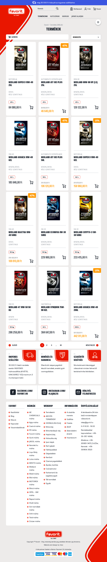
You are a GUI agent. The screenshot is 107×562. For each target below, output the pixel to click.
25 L (12, 102)
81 (61, 345)
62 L (12, 177)
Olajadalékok (51, 453)
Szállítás (70, 419)
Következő (90, 345)
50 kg (12, 252)
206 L (77, 327)
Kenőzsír (49, 457)
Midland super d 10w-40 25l (21, 83)
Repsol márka (34, 499)
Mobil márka (34, 474)
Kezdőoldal (15, 412)
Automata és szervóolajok (51, 79)
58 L (44, 177)
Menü (98, 23)
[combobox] (86, 37)
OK (57, 8)
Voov (61, 545)
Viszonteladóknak (18, 427)
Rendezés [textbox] (77, 37)
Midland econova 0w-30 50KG (53, 233)
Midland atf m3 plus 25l (51, 83)
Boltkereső (78, 9)
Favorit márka (34, 434)
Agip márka (33, 422)
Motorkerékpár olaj (53, 431)
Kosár (99, 9)
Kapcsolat (15, 424)
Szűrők (14, 37)
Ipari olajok (50, 442)
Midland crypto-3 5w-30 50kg (85, 233)
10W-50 (11, 304)
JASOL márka (34, 441)
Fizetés (69, 423)
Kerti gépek (50, 446)
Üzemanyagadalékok (54, 461)
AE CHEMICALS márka (34, 415)
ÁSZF (69, 427)
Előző (14, 345)
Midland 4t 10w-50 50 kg (20, 308)
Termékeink (43, 16)
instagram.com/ (57, 392)
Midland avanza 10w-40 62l (21, 158)
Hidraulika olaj (51, 438)
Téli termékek (51, 479)
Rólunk (13, 420)
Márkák (65, 16)
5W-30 (76, 229)
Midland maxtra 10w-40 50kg (20, 233)
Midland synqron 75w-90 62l (52, 308)
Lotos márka (34, 459)
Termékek (56, 25)
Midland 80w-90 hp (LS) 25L (86, 83)
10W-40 (11, 154)
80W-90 (76, 79)
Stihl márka (33, 513)
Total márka (33, 517)
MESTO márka (35, 463)
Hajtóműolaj (46, 304)
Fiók (89, 9)
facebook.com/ (25, 392)
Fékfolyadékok (51, 450)
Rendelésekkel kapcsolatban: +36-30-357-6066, (89, 433)
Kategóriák (55, 16)
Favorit (46, 25)
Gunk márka (34, 437)
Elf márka (33, 430)
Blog (12, 416)
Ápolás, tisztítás (52, 465)
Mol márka (33, 477)
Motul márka (34, 488)
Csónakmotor (51, 469)
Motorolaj (13, 79)
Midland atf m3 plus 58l (51, 158)
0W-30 (43, 229)
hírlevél (89, 392)
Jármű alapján (77, 16)
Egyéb (48, 483)
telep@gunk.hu (87, 422)
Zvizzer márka (34, 521)
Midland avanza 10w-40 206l (86, 308)
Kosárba (31, 107)
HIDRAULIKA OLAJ (53, 423)
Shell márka (33, 503)
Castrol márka (34, 426)
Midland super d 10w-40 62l (86, 158)
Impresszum (72, 437)
